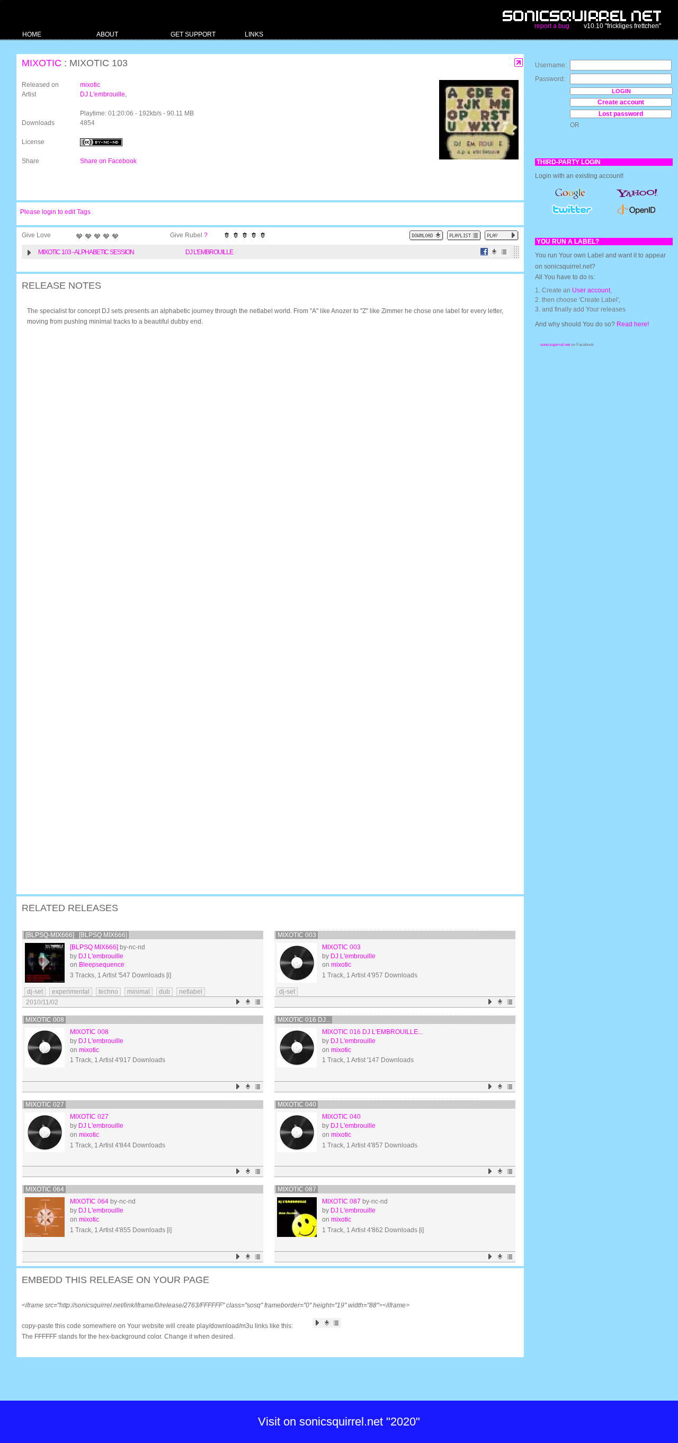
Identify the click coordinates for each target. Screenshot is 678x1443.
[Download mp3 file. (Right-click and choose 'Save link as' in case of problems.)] (494, 252)
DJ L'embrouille (102, 94)
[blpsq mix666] (94, 947)
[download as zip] (426, 235)
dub (164, 991)
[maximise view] (519, 63)
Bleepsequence (101, 964)
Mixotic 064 (44, 1189)
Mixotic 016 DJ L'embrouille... (372, 1032)
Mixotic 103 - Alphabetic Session (86, 252)
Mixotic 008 (44, 1019)
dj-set (35, 991)
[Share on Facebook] (484, 252)
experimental (71, 991)
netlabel (190, 991)
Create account (620, 102)
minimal (138, 991)
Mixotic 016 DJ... (304, 1019)
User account (591, 290)
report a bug (551, 26)
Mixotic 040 (297, 1104)
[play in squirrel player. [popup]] (502, 235)
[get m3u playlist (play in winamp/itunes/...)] (464, 235)
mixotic (41, 63)
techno (108, 991)
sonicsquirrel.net (555, 344)
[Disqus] (265, 472)
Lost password (621, 114)
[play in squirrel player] (45, 963)
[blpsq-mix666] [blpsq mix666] (76, 935)
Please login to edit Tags (55, 212)
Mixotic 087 (297, 1189)
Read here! (633, 324)
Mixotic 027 (44, 1104)
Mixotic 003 (297, 935)
